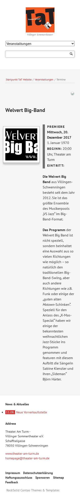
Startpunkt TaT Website (19, 79)
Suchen (71, 54)
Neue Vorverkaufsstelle (26, 412)
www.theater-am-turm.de (22, 454)
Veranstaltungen (44, 79)
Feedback (11, 482)
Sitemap (58, 478)
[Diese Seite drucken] (72, 94)
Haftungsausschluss (18, 478)
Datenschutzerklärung (38, 473)
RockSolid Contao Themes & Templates (32, 490)
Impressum (12, 473)
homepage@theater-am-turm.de (27, 458)
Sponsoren (42, 478)
